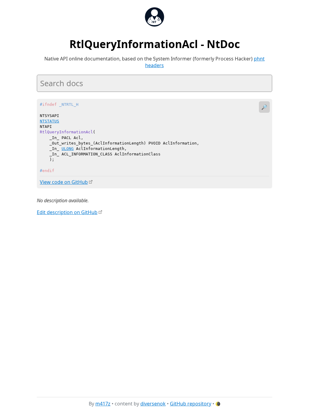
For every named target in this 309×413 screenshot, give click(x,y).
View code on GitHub (64, 182)
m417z (102, 403)
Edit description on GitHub (67, 212)
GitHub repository (190, 403)
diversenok (153, 403)
